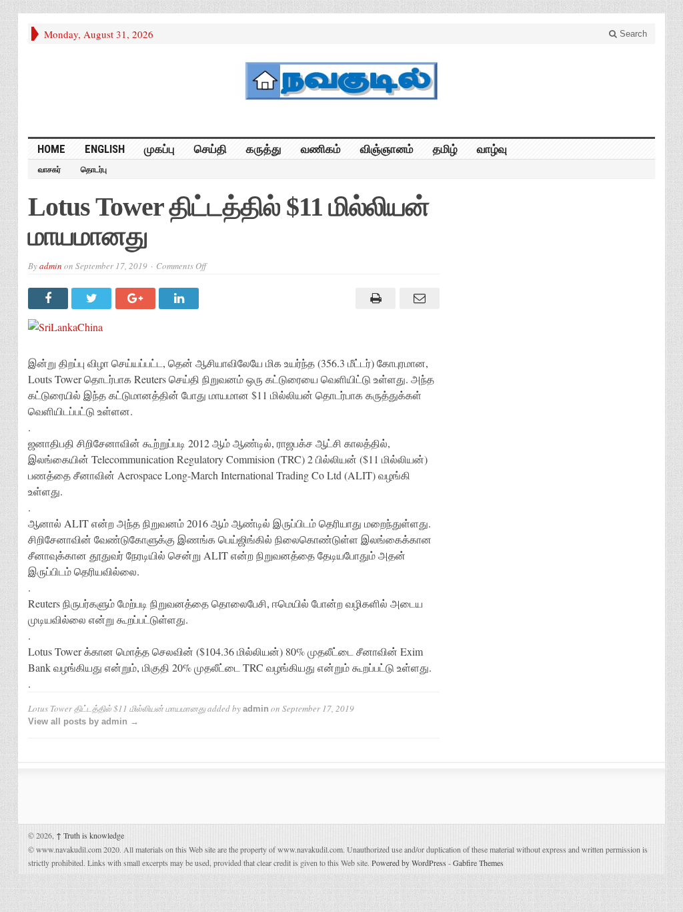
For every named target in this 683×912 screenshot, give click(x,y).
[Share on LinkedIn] (180, 298)
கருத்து (263, 149)
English (105, 149)
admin (50, 266)
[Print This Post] (374, 298)
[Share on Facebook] (49, 298)
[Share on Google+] (137, 298)
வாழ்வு (492, 149)
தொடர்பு (94, 169)
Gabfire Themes (478, 862)
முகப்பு (159, 149)
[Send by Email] (417, 298)
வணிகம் (321, 149)
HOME (51, 149)
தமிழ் (445, 149)
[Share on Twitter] (93, 298)
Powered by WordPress (409, 862)
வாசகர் (49, 169)
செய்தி (210, 149)
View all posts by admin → (83, 721)
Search (632, 34)
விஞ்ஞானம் (387, 149)
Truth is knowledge (90, 835)
